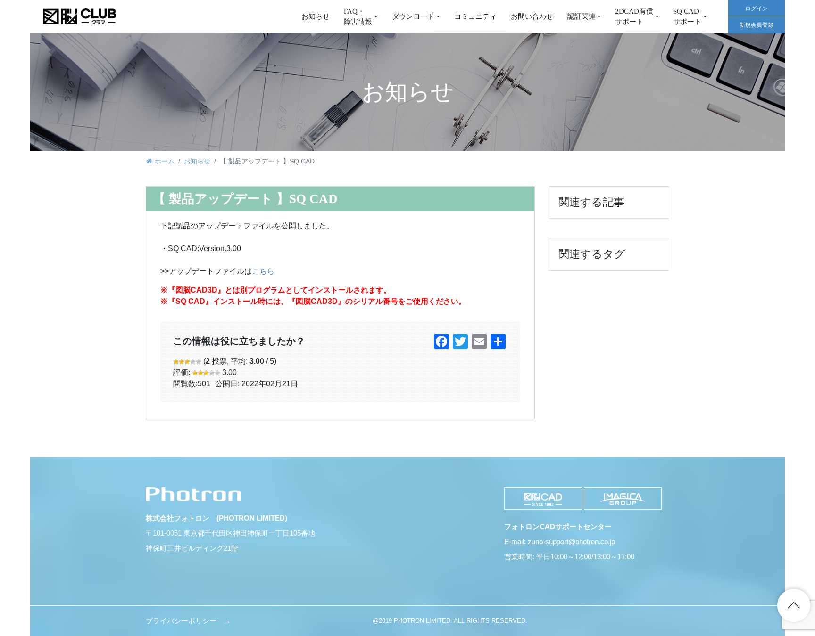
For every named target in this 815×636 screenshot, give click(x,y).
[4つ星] (193, 362)
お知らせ (315, 16)
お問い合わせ (532, 16)
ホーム (165, 161)
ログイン (756, 8)
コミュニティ (475, 16)
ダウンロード (413, 16)
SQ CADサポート (687, 17)
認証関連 (581, 16)
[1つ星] (176, 362)
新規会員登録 (756, 25)
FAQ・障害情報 (358, 17)
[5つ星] (198, 362)
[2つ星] (181, 362)
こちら (263, 271)
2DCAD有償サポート (634, 17)
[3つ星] (187, 362)
